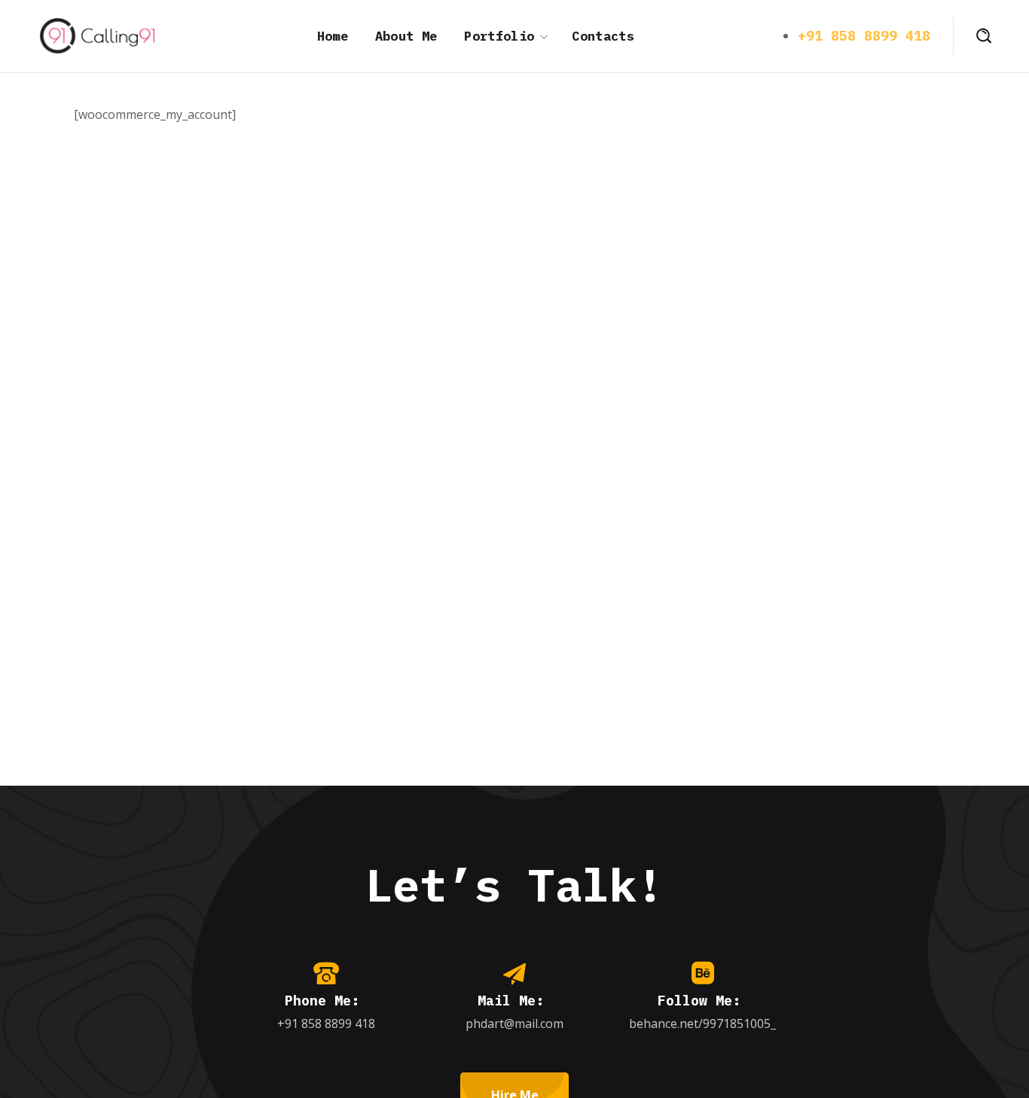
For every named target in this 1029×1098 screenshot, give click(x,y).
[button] (983, 36)
